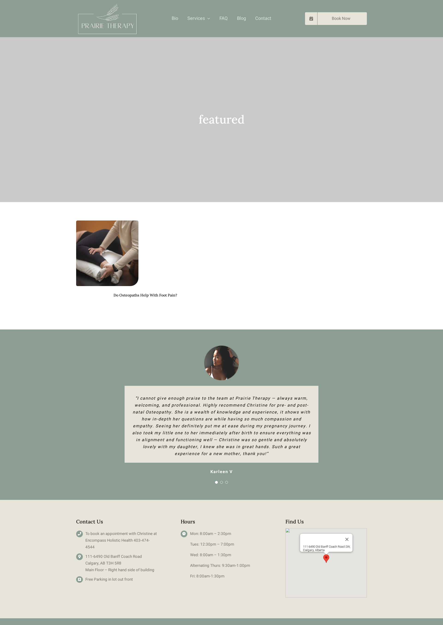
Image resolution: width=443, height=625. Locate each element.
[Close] (346, 539)
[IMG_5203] (107, 222)
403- (138, 540)
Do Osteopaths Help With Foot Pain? (145, 295)
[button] (326, 558)
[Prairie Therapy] (107, 4)
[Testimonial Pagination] (216, 482)
